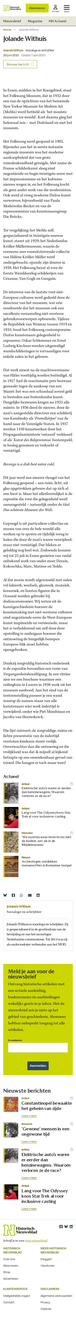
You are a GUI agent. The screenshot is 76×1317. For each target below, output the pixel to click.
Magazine (35, 21)
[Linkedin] (38, 895)
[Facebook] (13, 895)
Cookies (46, 1308)
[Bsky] (66, 1226)
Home (7, 29)
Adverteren (10, 1278)
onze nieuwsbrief (36, 1241)
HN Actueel (57, 21)
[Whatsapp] (21, 895)
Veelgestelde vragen (16, 1295)
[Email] (30, 895)
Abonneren (37, 8)
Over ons (9, 1259)
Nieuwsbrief (12, 21)
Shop (6, 1272)
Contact (8, 1302)
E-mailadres (15, 1040)
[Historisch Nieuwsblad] (12, 8)
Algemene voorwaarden (56, 1295)
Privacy (45, 1302)
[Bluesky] (5, 895)
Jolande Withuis (13, 50)
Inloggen (46, 1259)
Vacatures (47, 1265)
